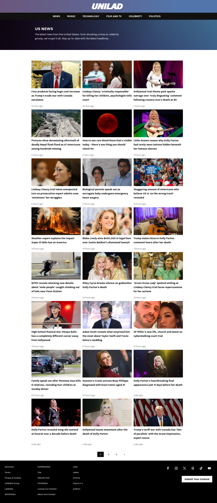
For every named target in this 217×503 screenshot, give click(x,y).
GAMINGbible (43, 466)
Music (71, 16)
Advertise (9, 466)
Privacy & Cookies (13, 477)
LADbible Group (12, 483)
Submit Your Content (197, 479)
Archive (76, 477)
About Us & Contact (46, 494)
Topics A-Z (78, 483)
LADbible (9, 489)
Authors (76, 489)
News (56, 16)
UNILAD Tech (43, 477)
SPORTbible (10, 494)
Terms (7, 472)
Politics (155, 16)
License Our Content (47, 489)
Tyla (39, 472)
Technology (91, 16)
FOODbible (42, 483)
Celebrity (135, 16)
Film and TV (114, 16)
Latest (76, 472)
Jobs (75, 466)
